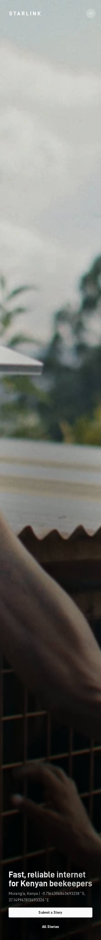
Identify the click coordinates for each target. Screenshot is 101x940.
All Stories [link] (50, 926)
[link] (25, 13)
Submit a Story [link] (50, 912)
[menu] (91, 13)
